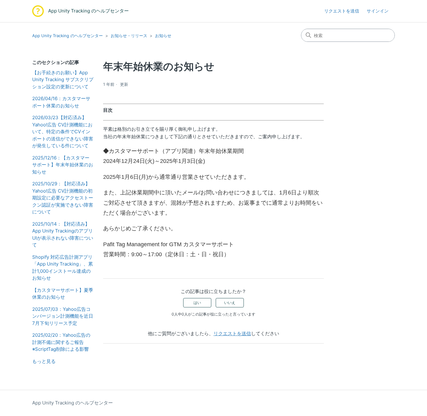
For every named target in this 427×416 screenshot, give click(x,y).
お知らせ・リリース (129, 35)
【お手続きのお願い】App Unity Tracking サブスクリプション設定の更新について (62, 80)
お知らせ (163, 35)
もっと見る (44, 361)
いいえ (229, 302)
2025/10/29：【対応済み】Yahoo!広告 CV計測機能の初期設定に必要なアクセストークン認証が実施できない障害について (62, 198)
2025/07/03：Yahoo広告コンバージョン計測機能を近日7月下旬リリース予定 (62, 316)
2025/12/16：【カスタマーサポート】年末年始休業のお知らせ (62, 165)
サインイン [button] (378, 10)
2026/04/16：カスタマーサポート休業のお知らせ (61, 102)
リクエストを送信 (341, 10)
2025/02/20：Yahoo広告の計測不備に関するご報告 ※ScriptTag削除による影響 (61, 342)
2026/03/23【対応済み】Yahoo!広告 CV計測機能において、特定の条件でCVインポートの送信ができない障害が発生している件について (62, 132)
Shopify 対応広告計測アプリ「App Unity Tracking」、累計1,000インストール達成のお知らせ (62, 267)
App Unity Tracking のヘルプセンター (67, 35)
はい (197, 302)
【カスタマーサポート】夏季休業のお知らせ (62, 293)
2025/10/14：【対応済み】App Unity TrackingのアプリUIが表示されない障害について (62, 234)
